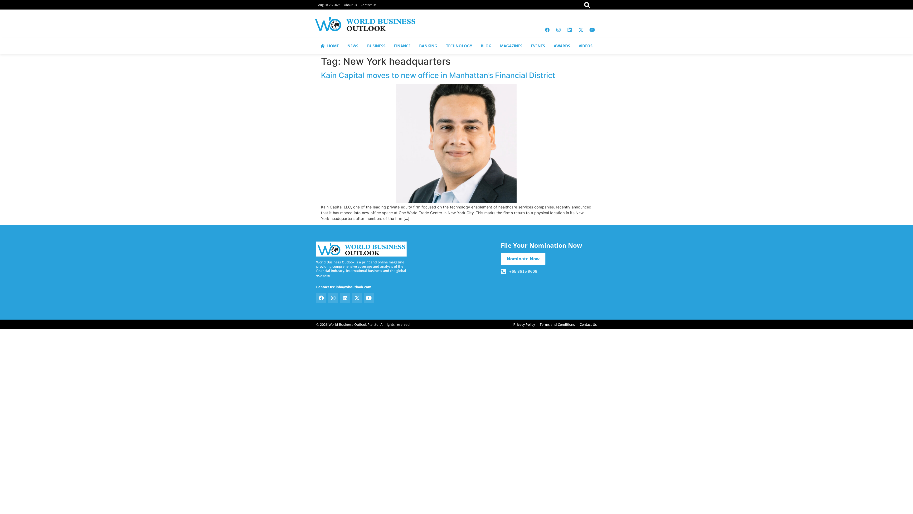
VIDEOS (585, 46)
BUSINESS (376, 46)
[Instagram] (558, 30)
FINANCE (402, 46)
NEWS (352, 46)
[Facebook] (547, 30)
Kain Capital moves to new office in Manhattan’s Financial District (438, 75)
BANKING (428, 46)
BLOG (486, 46)
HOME (333, 46)
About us (350, 5)
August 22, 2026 (329, 5)
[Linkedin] (569, 30)
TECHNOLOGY (459, 46)
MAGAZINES (511, 46)
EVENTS (538, 46)
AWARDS (562, 46)
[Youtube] (592, 30)
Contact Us (368, 5)
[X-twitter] (581, 30)
